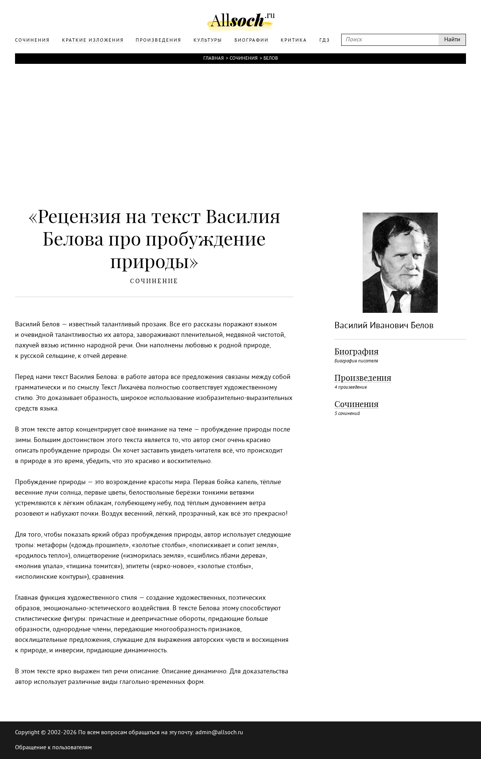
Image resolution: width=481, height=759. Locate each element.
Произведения (362, 377)
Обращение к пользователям (53, 747)
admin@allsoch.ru (219, 732)
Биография (356, 351)
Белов (270, 59)
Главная (213, 59)
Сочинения (243, 59)
